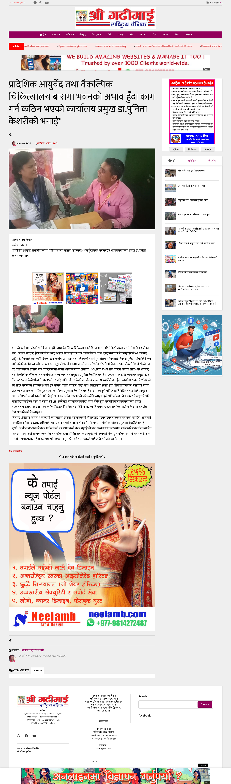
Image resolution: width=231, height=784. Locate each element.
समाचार (55, 34)
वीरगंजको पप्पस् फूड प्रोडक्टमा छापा (191, 171)
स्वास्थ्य (165, 34)
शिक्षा (132, 34)
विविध (177, 34)
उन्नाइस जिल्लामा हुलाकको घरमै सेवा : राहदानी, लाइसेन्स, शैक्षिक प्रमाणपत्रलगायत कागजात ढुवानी (197, 302)
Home (94, 761)
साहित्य (154, 34)
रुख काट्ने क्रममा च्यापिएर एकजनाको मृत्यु (76, 46)
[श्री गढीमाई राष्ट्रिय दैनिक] (115, 27)
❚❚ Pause (192, 149)
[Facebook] (35, 3)
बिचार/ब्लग (96, 34)
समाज (142, 34)
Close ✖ (203, 765)
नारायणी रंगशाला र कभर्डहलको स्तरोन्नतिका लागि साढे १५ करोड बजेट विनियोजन (128, 46)
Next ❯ (208, 149)
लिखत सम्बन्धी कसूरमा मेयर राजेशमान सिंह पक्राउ (183, 46)
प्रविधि (109, 34)
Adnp (206, 69)
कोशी (188, 34)
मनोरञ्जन (121, 34)
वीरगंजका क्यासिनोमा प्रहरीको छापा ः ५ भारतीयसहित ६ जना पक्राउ (193, 288)
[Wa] (40, 3)
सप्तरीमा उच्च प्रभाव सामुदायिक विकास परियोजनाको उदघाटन (197, 259)
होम (44, 34)
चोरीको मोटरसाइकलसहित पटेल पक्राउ (192, 272)
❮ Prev (176, 149)
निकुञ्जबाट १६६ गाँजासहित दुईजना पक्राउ (38, 46)
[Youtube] (47, 3)
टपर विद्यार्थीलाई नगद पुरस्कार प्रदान (191, 186)
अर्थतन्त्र (69, 34)
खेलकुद (83, 34)
